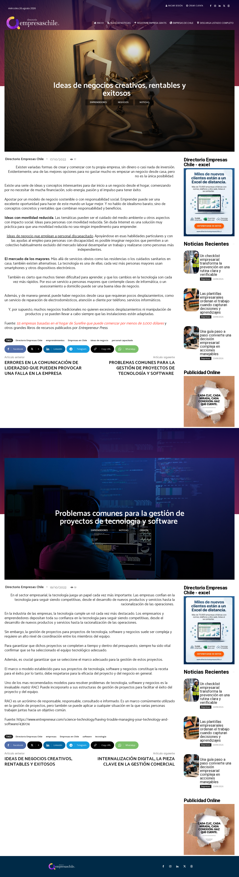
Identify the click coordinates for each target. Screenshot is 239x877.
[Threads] (228, 6)
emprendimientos (55, 340)
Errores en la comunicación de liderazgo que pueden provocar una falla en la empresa (43, 368)
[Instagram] (215, 6)
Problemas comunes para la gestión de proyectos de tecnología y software (142, 368)
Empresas (205, 279)
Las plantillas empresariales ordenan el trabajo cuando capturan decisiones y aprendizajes (214, 303)
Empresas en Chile (77, 340)
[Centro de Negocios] (33, 23)
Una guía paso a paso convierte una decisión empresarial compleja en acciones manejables (215, 342)
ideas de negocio (99, 340)
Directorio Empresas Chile (24, 159)
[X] (224, 6)
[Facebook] (210, 6)
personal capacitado (122, 340)
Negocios (123, 102)
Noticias (144, 102)
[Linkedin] (219, 6)
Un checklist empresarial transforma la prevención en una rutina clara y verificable (215, 265)
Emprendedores (98, 102)
